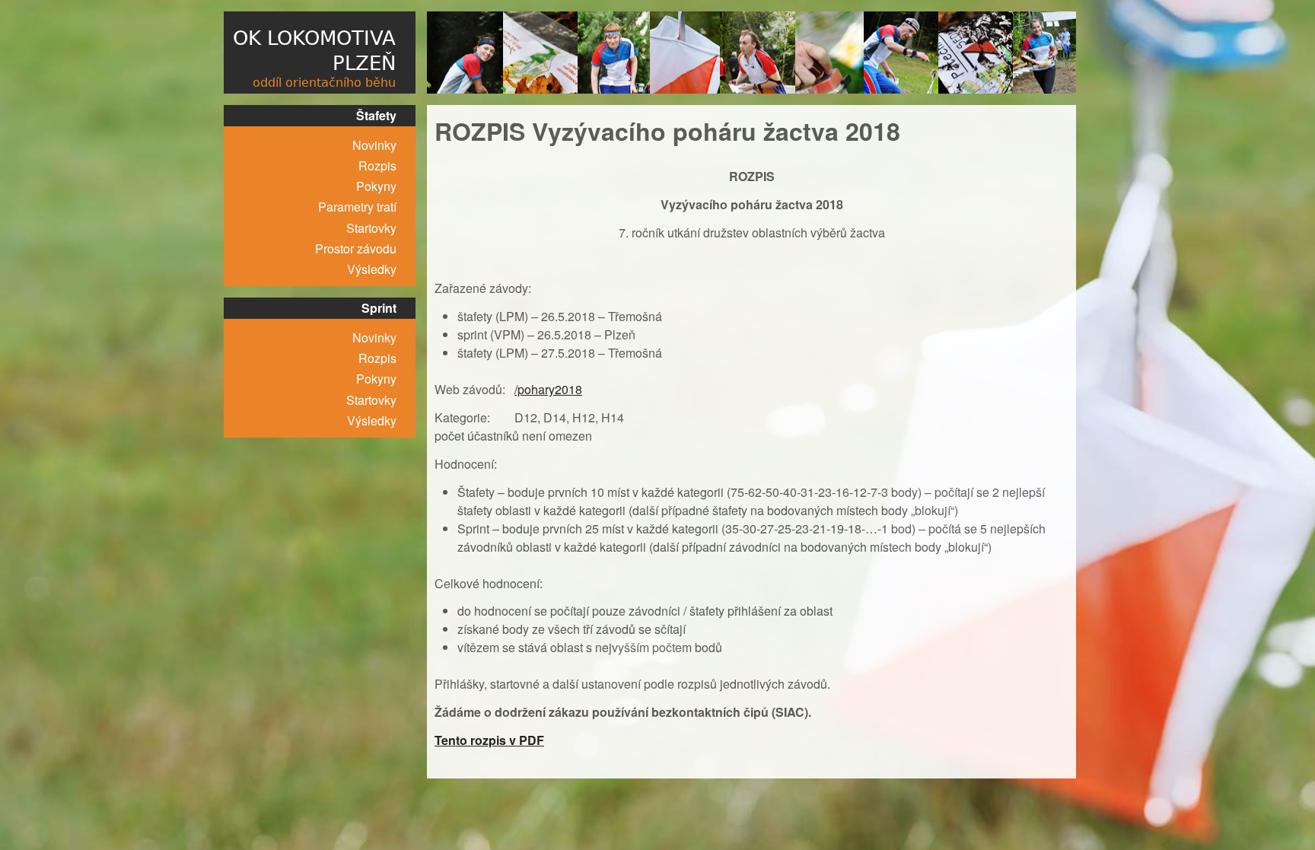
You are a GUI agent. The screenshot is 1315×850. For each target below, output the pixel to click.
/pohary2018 (548, 389)
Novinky (374, 145)
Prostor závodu (355, 248)
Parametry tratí (357, 206)
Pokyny (376, 186)
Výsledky (371, 269)
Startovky (371, 228)
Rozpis (377, 165)
